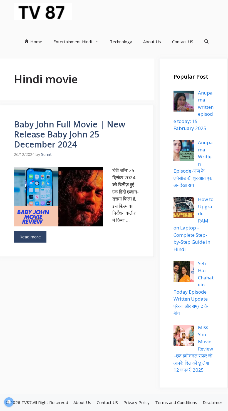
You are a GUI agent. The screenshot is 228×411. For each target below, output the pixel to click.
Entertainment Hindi (72, 41)
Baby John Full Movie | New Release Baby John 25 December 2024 (69, 134)
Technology (121, 41)
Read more (30, 237)
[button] (206, 41)
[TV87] (43, 11)
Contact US (182, 41)
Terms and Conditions (176, 402)
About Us (152, 41)
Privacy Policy (136, 402)
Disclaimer (212, 402)
